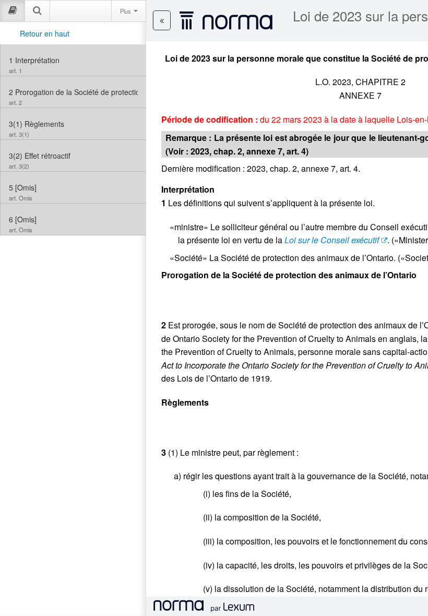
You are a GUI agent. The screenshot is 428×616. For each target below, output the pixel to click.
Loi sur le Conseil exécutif (331, 240)
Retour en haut (44, 33)
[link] (73, 60)
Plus (126, 11)
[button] (162, 20)
